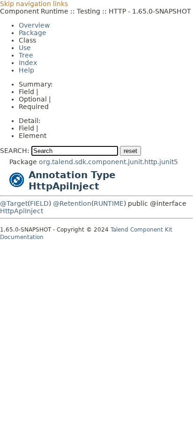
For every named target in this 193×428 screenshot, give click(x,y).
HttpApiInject (21, 211)
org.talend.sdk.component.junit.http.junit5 (108, 162)
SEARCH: (15, 150)
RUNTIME (109, 203)
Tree (26, 55)
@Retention (72, 203)
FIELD (39, 203)
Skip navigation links (34, 3)
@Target (14, 203)
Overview (34, 25)
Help (26, 70)
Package (32, 32)
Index (28, 62)
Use (25, 47)
